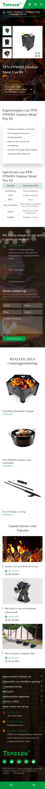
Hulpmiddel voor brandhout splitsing (21, 681)
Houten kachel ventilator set (16, 676)
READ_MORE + (13, 574)
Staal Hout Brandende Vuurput (18, 411)
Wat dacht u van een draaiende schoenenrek (20, 610)
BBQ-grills (8, 691)
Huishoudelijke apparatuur (16, 696)
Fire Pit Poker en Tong (13, 511)
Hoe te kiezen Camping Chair (20, 653)
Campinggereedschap (18, 14)
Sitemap (5, 773)
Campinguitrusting (32, 12)
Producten (18, 12)
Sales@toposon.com (16, 281)
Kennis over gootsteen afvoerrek (21, 566)
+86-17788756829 (15, 270)
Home (9, 12)
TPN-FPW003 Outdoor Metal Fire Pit (25, 16)
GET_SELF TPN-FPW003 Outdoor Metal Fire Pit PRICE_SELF (19, 89)
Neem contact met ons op (15, 706)
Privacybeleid (18, 773)
